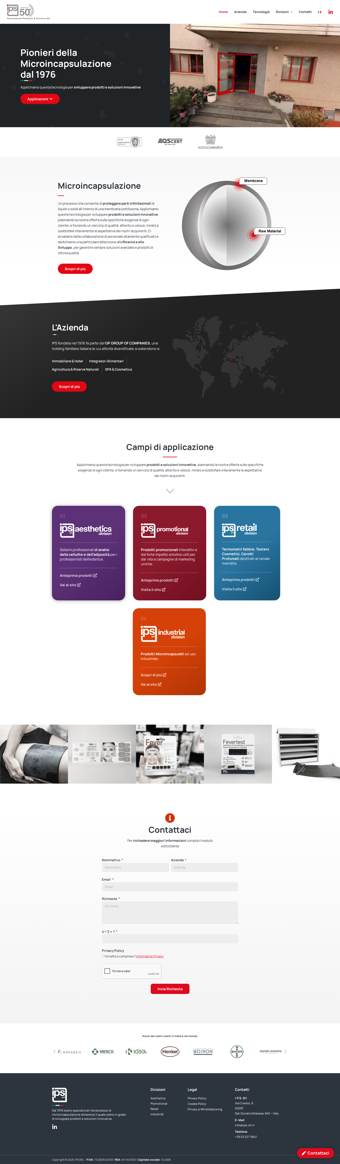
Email (106, 879)
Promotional (159, 1103)
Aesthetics (158, 1098)
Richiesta (110, 898)
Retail (154, 1109)
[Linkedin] (330, 12)
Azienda (177, 860)
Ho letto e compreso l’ (134, 956)
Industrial (157, 1114)
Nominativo (111, 860)
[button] (291, 12)
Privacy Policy (113, 950)
